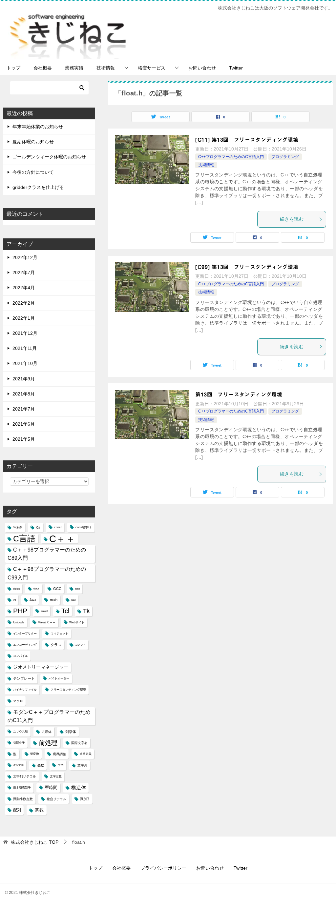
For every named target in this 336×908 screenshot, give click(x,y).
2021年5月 (23, 439)
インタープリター (25, 633)
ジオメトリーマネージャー (40, 667)
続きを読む (292, 219)
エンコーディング (25, 644)
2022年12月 (24, 257)
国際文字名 (79, 743)
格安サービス (151, 68)
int (14, 599)
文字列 (82, 765)
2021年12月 (24, 333)
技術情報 (105, 68)
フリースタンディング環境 (68, 689)
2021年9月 (23, 378)
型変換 (34, 754)
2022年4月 (23, 287)
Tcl (65, 611)
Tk (86, 611)
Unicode (18, 622)
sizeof (44, 611)
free (36, 589)
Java (33, 599)
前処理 (48, 742)
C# (38, 527)
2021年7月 (23, 409)
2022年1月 (23, 318)
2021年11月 (24, 348)
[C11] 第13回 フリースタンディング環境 (246, 139)
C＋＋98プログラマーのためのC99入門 (47, 573)
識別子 (85, 799)
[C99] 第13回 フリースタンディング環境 (246, 267)
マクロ (18, 701)
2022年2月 (23, 303)
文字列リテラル (24, 776)
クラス (56, 645)
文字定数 (56, 776)
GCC (57, 589)
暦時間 (51, 787)
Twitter (236, 68)
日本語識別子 (22, 787)
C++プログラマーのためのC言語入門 (231, 156)
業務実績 (74, 68)
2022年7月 (23, 272)
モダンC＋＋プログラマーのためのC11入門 (49, 716)
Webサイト (76, 622)
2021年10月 (24, 363)
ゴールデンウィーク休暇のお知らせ (49, 156)
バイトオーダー (59, 678)
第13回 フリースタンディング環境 (238, 394)
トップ (13, 68)
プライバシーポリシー (163, 868)
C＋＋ (62, 538)
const (58, 527)
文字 (61, 765)
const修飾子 (83, 527)
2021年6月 (23, 424)
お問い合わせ (202, 68)
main (53, 600)
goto (77, 588)
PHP (20, 611)
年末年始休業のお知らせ (37, 126)
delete (16, 588)
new (73, 599)
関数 (39, 810)
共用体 (47, 732)
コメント (80, 644)
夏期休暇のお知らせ (33, 141)
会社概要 (42, 68)
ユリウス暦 (20, 731)
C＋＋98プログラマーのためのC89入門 (47, 554)
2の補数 (17, 527)
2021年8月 (23, 393)
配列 (17, 810)
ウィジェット (59, 633)
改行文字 (18, 765)
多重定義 (86, 754)
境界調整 (59, 754)
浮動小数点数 (23, 799)
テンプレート (24, 678)
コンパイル (20, 655)
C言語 (24, 538)
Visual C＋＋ (46, 622)
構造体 (78, 787)
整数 (40, 765)
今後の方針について (33, 172)
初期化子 (19, 742)
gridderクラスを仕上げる (38, 187)
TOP (34, 842)
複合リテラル (56, 799)
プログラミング (285, 156)
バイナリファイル (25, 689)
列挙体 (70, 732)
